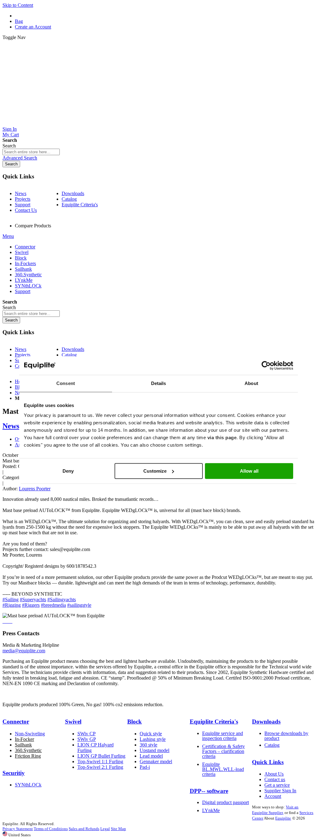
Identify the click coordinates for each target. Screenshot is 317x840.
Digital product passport (225, 802)
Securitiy (13, 773)
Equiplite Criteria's (80, 204)
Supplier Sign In (280, 790)
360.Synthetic (28, 750)
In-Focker (24, 739)
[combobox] (31, 152)
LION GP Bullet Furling (101, 756)
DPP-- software (209, 791)
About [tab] (251, 383)
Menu (8, 236)
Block (134, 721)
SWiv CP (86, 733)
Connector (15, 721)
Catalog (69, 199)
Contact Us (26, 210)
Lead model (151, 756)
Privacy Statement (17, 828)
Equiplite (283, 818)
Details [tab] (158, 383)
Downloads (73, 193)
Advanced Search (19, 157)
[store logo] (158, 123)
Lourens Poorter (34, 488)
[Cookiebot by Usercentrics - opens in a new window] (266, 365)
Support (22, 204)
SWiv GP (86, 739)
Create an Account (33, 26)
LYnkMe (211, 810)
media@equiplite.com (23, 650)
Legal (105, 828)
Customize (155, 471)
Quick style (151, 733)
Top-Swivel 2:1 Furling (100, 767)
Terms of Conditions (51, 828)
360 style (148, 744)
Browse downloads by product (286, 736)
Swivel (73, 721)
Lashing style (153, 739)
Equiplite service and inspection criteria (222, 736)
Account (272, 796)
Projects (22, 199)
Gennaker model (156, 761)
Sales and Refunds (84, 828)
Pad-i (145, 767)
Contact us (274, 779)
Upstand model (154, 750)
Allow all (249, 471)
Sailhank (23, 744)
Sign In (9, 129)
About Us (274, 774)
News (20, 193)
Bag (19, 21)
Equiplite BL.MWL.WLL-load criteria (223, 769)
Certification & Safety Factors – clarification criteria (223, 751)
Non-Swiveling (30, 733)
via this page (222, 437)
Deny (68, 471)
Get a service (277, 785)
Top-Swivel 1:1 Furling (100, 761)
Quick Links (268, 762)
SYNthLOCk (28, 784)
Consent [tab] (65, 383)
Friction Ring (28, 756)
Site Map (118, 828)
